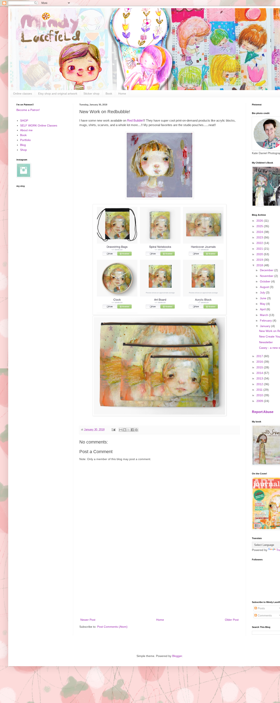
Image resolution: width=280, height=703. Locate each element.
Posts (261, 608)
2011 (259, 389)
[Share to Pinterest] (136, 430)
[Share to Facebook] (132, 430)
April (263, 309)
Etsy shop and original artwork (57, 93)
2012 (260, 384)
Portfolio (25, 140)
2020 (260, 254)
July (263, 292)
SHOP (24, 120)
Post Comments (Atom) (112, 626)
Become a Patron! (28, 110)
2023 (260, 237)
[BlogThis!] (125, 430)
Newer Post (87, 619)
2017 (260, 356)
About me (26, 130)
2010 (260, 395)
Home (122, 93)
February (266, 320)
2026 (260, 220)
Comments (264, 615)
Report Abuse (262, 412)
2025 (260, 226)
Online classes (22, 93)
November (267, 276)
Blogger (177, 656)
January (265, 326)
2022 (260, 243)
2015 (260, 367)
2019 (260, 259)
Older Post (232, 619)
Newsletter (266, 342)
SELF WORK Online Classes (38, 125)
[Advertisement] (159, 583)
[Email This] (121, 430)
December (267, 270)
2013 (260, 378)
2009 (260, 401)
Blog (23, 145)
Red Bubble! (135, 120)
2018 (260, 265)
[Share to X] (128, 430)
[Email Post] (113, 429)
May (263, 303)
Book (109, 93)
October (265, 281)
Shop (23, 149)
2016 (260, 361)
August (265, 287)
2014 (260, 373)
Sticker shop (91, 93)
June (263, 298)
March (264, 315)
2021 (260, 248)
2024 (260, 232)
